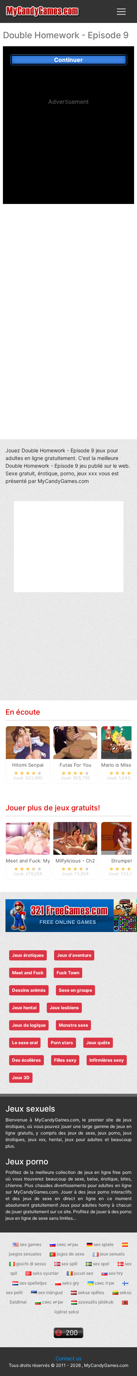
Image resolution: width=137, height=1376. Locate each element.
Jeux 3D (21, 1077)
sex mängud (50, 1292)
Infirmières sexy (107, 1060)
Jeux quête (98, 1042)
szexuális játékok (96, 1302)
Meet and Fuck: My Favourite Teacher (49, 861)
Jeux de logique (29, 1025)
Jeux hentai (24, 1007)
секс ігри (104, 1283)
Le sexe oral (25, 1042)
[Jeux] (43, 11)
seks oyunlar (45, 1273)
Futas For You (75, 765)
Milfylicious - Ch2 (75, 861)
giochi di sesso (31, 1263)
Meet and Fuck (27, 972)
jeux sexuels (112, 1254)
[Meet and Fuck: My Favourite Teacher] (28, 838)
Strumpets (123, 861)
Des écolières (26, 1060)
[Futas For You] (75, 742)
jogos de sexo (70, 1254)
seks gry (70, 1283)
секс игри (52, 1302)
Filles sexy (65, 1060)
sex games (30, 1244)
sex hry (115, 1273)
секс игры (67, 1244)
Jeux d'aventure (74, 955)
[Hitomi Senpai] (28, 742)
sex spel (101, 1263)
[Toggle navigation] (121, 12)
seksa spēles (91, 1292)
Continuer (68, 59)
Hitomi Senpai (27, 765)
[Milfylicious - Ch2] (75, 838)
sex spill (69, 1263)
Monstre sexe (73, 1025)
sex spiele (103, 1244)
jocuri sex (83, 1273)
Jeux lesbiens (64, 1007)
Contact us (68, 1358)
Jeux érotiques (28, 955)
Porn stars (62, 1042)
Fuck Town (68, 972)
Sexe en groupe (75, 990)
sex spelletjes (33, 1283)
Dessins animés (29, 990)
